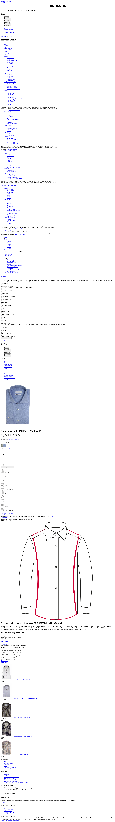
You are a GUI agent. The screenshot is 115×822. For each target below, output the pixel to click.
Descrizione (3, 513)
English (9, 242)
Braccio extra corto (11, 86)
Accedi (11, 36)
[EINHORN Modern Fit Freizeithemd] (2, 446)
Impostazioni (16, 820)
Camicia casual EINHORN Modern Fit (22, 717)
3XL (4, 461)
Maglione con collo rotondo (14, 140)
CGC (5, 28)
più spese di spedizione (14, 439)
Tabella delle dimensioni (10, 448)
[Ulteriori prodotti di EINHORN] (10, 435)
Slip (8, 205)
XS (3, 451)
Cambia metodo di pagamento (14, 265)
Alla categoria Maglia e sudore (8, 111)
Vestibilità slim (10, 76)
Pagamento (6, 764)
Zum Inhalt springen (6, 1)
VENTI (9, 65)
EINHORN (10, 66)
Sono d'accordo (9, 820)
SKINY (9, 196)
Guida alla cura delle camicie (11, 781)
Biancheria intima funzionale (14, 210)
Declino (3, 820)
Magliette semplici (11, 175)
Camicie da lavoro (11, 93)
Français (9, 244)
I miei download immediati (13, 269)
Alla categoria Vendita (6, 230)
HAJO (8, 121)
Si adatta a (6, 73)
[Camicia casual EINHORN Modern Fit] (7, 717)
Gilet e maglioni (11, 129)
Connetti (9, 260)
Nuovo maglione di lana (13, 143)
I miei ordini (10, 268)
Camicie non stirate (11, 97)
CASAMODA (10, 63)
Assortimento (7, 199)
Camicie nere (10, 103)
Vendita (6, 368)
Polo (8, 164)
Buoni (5, 766)
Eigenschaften (10, 513)
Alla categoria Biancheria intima (9, 185)
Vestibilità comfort (11, 133)
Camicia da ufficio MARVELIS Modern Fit (23, 679)
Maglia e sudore (8, 125)
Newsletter (6, 774)
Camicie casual (10, 94)
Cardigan (9, 131)
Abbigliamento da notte (9, 217)
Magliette (9, 166)
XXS (4, 462)
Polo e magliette (8, 163)
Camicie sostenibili (11, 100)
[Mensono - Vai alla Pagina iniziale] (57, 7)
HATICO (9, 72)
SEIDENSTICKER (12, 60)
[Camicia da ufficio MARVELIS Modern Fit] (7, 679)
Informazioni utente (12, 262)
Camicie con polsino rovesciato (14, 99)
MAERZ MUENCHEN (13, 119)
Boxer (8, 207)
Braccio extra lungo (12, 87)
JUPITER (9, 70)
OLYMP (9, 59)
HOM (8, 195)
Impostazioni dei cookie (9, 32)
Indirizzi (9, 264)
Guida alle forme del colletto (11, 779)
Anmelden (3, 382)
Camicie (9, 200)
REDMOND (10, 67)
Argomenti (6, 90)
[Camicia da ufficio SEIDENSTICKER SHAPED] (7, 698)
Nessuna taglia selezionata (7, 467)
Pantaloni (9, 223)
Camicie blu (10, 104)
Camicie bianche (11, 101)
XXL (4, 459)
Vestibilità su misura (12, 77)
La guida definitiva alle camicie (11, 777)
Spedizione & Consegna (10, 767)
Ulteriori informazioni (14, 110)
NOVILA (9, 193)
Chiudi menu (7, 240)
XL (3, 458)
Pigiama (9, 219)
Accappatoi (10, 216)
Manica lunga (10, 83)
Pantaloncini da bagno (12, 213)
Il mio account (10, 261)
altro (52, 516)
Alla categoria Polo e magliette (8, 150)
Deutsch (9, 241)
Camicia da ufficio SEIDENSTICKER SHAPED (25, 698)
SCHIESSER (10, 189)
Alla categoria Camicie (6, 54)
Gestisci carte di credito (12, 267)
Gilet (8, 202)
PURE (8, 69)
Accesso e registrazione (9, 763)
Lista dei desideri (11, 271)
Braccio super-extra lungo (13, 89)
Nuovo (5, 361)
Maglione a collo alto (12, 128)
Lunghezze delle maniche (10, 82)
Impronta (6, 34)
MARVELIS (10, 62)
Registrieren (4, 36)
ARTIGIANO (10, 58)
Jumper (8, 126)
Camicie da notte (11, 220)
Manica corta (10, 84)
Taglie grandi (10, 91)
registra (14, 260)
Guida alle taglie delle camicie (11, 778)
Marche (6, 56)
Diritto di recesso (8, 31)
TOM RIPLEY (10, 122)
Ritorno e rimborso (8, 768)
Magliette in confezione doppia (14, 178)
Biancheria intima (8, 367)
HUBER (9, 198)
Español (9, 248)
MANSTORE (10, 192)
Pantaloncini (10, 206)
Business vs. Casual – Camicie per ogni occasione (16, 782)
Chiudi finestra (4, 2)
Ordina (5, 761)
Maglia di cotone (11, 142)
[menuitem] (59, 28)
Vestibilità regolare (11, 79)
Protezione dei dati (8, 29)
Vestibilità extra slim (12, 75)
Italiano (9, 247)
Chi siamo (6, 775)
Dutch (8, 245)
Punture (9, 203)
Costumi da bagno (8, 212)
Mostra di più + (4, 661)
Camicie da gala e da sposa (13, 96)
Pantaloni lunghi (11, 209)
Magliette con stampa (12, 177)
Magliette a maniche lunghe (13, 167)
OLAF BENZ (10, 191)
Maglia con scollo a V (12, 139)
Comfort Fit (10, 80)
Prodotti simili (4, 662)
